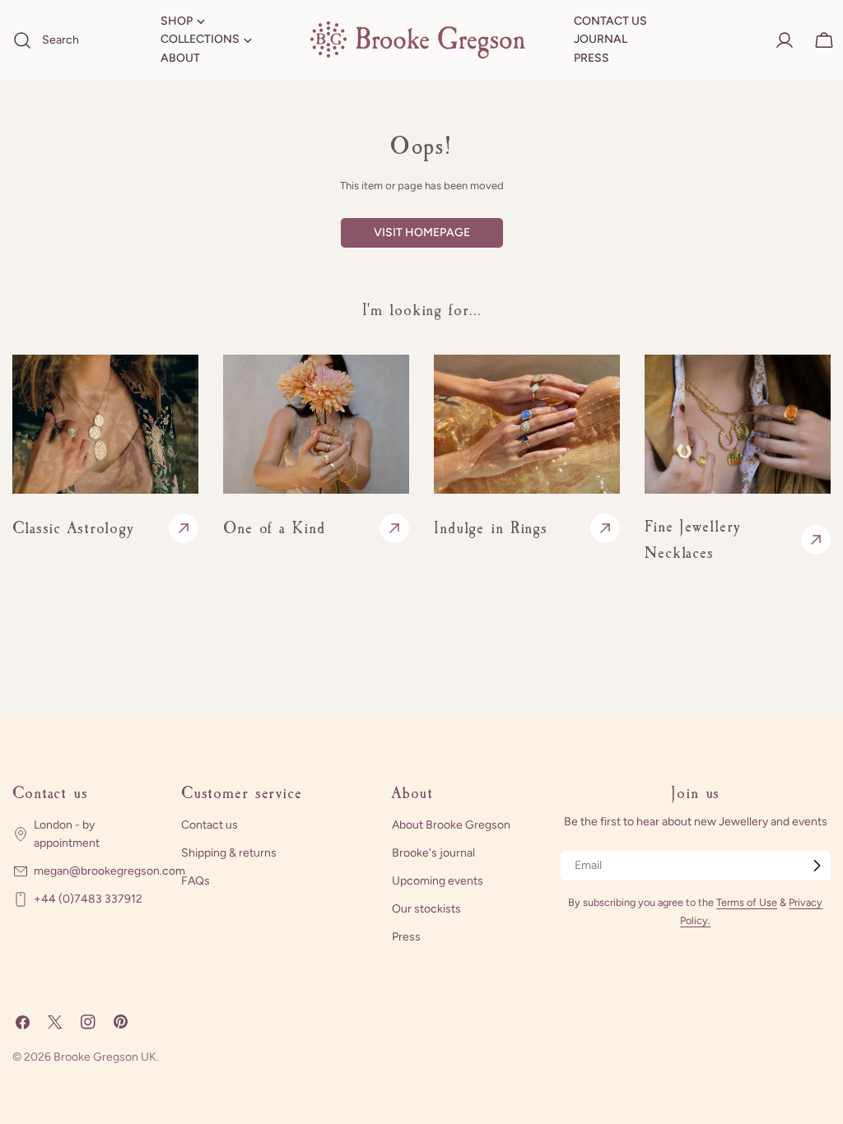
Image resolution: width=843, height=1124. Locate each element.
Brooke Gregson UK (105, 1057)
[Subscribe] (816, 865)
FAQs (195, 881)
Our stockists (426, 909)
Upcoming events (437, 881)
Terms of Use (746, 902)
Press (406, 937)
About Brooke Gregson (451, 825)
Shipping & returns (229, 853)
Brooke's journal (433, 853)
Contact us (209, 825)
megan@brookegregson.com (109, 871)
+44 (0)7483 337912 (88, 899)
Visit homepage (422, 232)
